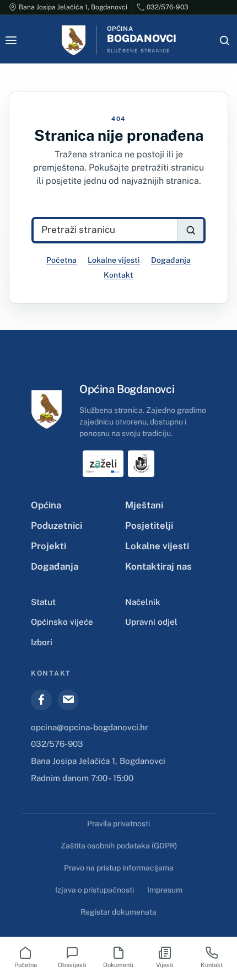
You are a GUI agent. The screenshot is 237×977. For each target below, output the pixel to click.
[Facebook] (41, 699)
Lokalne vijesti (114, 260)
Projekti (48, 545)
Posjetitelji (149, 525)
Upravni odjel (151, 621)
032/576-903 (57, 743)
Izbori (41, 642)
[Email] (68, 699)
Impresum (164, 889)
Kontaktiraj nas (158, 566)
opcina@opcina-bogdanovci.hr (89, 727)
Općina (46, 505)
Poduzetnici (56, 525)
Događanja (171, 260)
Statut (43, 602)
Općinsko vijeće (62, 621)
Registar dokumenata (118, 911)
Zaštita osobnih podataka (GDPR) (119, 845)
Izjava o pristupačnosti (94, 889)
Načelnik (142, 602)
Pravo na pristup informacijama (119, 867)
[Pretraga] (224, 40)
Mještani (144, 505)
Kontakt (118, 274)
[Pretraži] (190, 230)
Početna (61, 260)
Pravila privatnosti (118, 823)
